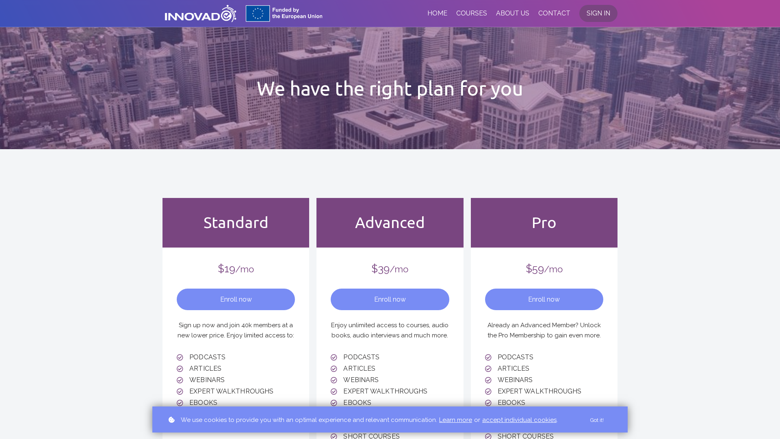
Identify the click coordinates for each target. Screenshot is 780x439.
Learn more (455, 420)
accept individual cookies (519, 420)
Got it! (597, 420)
